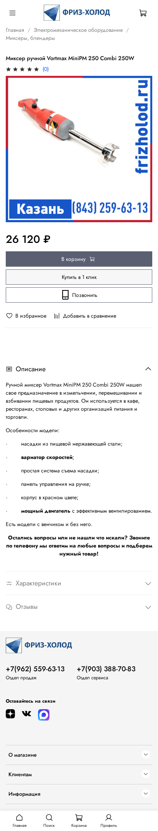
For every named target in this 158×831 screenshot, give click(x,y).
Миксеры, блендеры (30, 38)
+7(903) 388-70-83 (106, 669)
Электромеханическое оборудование (78, 30)
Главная (15, 30)
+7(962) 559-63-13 (35, 669)
